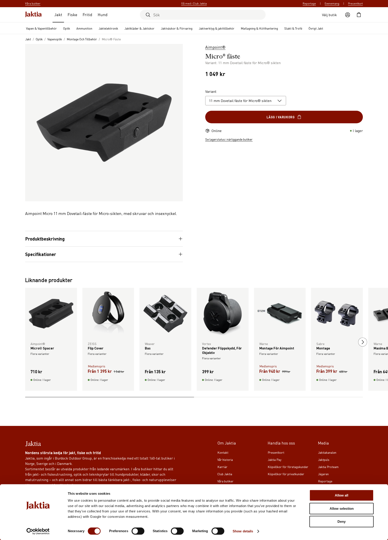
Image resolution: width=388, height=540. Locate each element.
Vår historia (225, 460)
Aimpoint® (215, 47)
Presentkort (355, 3)
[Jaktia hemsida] (33, 15)
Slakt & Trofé (293, 28)
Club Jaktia (224, 474)
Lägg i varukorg (281, 117)
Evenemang (332, 3)
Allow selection (342, 508)
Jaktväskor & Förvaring (176, 28)
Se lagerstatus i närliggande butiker (229, 139)
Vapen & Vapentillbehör (41, 28)
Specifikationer (40, 254)
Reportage (309, 3)
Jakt (58, 14)
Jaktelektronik (108, 28)
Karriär (222, 467)
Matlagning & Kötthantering (259, 28)
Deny (341, 521)
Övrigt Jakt (316, 28)
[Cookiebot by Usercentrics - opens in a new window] (38, 531)
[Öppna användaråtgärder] (347, 15)
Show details (243, 531)
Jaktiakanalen (327, 452)
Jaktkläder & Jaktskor (139, 28)
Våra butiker (225, 481)
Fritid (87, 14)
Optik (66, 28)
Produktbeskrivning (45, 238)
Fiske (72, 14)
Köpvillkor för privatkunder (286, 474)
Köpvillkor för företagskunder (288, 467)
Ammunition (84, 28)
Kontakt (222, 452)
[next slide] (362, 342)
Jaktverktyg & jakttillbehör (216, 28)
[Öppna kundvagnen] (359, 15)
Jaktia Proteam (328, 467)
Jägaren (323, 474)
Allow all (341, 495)
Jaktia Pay (274, 460)
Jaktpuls (323, 460)
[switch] (138, 531)
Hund (103, 14)
